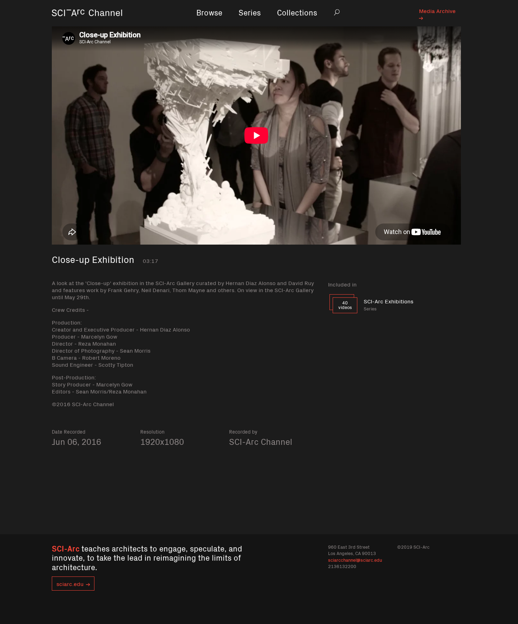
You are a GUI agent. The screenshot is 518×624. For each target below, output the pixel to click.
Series (250, 12)
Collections (297, 12)
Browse (209, 12)
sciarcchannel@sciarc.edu (355, 559)
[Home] (87, 22)
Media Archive (437, 10)
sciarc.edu (70, 583)
